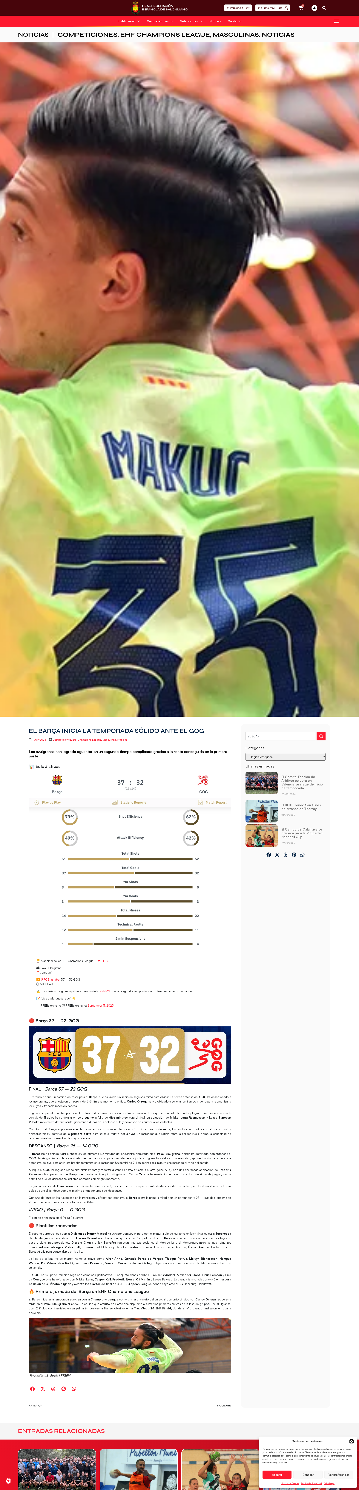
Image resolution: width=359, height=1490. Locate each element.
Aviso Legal (329, 1483)
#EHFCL (103, 961)
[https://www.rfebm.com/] (159, 7)
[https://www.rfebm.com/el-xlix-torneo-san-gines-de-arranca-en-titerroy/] (261, 811)
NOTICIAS (33, 34)
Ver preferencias (338, 1475)
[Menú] (336, 21)
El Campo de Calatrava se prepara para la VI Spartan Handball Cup (302, 833)
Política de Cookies (290, 1483)
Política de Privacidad (311, 1483)
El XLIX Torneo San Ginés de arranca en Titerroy (301, 807)
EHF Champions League (165, 34)
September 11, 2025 (101, 1005)
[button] (351, 1441)
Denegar (308, 1475)
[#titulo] (8, 1481)
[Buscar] (321, 736)
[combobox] (280, 736)
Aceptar (277, 1475)
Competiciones (87, 34)
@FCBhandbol (50, 979)
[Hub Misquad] (314, 8)
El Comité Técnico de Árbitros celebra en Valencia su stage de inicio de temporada (302, 782)
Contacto (234, 21)
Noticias (215, 21)
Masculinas (236, 34)
